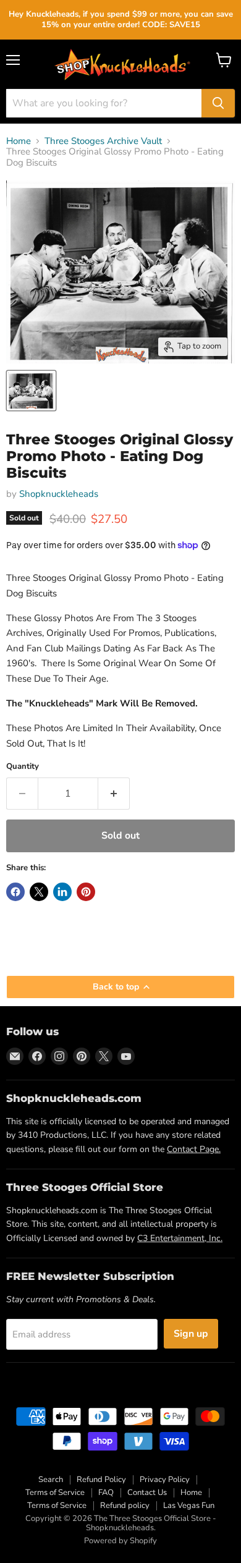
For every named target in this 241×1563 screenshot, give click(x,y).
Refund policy (125, 1505)
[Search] (218, 103)
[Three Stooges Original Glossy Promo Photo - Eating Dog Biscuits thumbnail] (31, 390)
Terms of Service (55, 1492)
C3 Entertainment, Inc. (179, 1238)
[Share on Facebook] (15, 892)
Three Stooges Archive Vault (103, 141)
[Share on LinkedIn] (62, 892)
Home (18, 141)
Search (50, 1479)
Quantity (22, 766)
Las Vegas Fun (188, 1505)
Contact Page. (194, 1149)
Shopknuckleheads (58, 494)
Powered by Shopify (120, 1540)
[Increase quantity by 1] (114, 793)
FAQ (106, 1492)
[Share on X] (39, 892)
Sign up (191, 1334)
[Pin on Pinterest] (86, 892)
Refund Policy (101, 1479)
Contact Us (147, 1492)
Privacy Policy (165, 1479)
